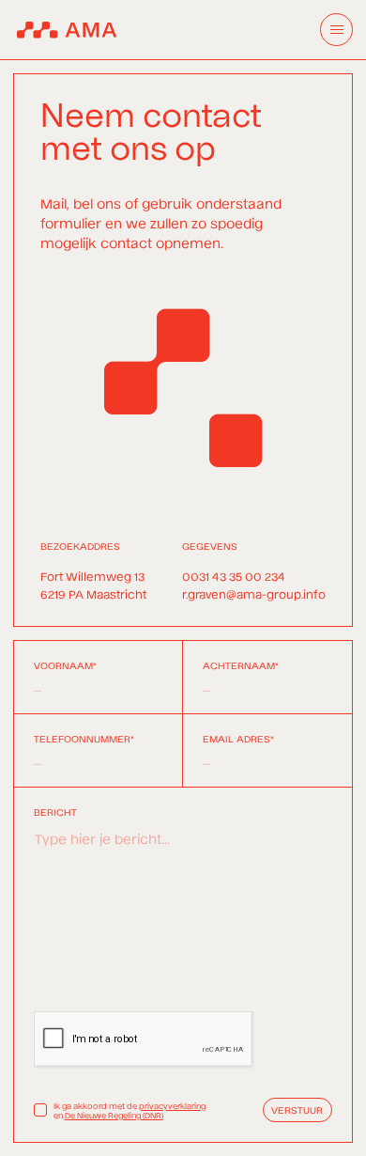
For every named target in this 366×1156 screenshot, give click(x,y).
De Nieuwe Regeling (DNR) (114, 1114)
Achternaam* (241, 665)
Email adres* (238, 738)
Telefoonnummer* (84, 738)
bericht (55, 812)
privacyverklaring (172, 1105)
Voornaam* (65, 665)
